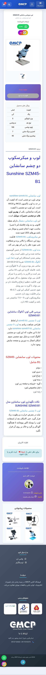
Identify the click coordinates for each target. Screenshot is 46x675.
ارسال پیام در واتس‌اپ (28, 497)
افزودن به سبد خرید (23, 96)
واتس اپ (19, 559)
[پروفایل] (32, 4)
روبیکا (21, 32)
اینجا (23, 452)
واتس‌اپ (21, 26)
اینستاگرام (20, 562)
